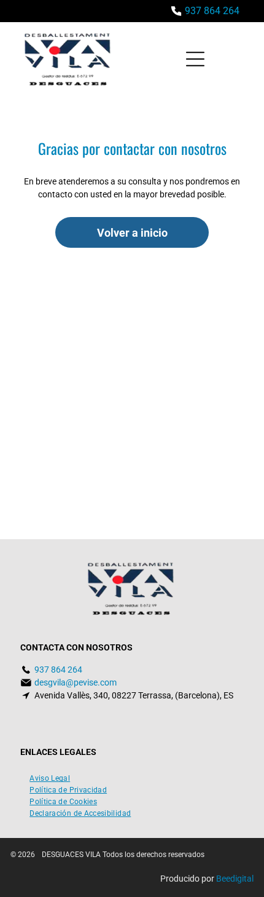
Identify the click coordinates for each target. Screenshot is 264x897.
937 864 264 (212, 11)
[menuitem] (49, 777)
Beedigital (235, 878)
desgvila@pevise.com (75, 682)
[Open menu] (195, 59)
